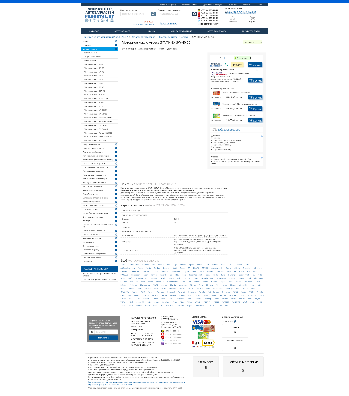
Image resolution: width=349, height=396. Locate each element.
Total (250, 299)
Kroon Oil (160, 282)
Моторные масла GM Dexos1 (96, 125)
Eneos (241, 271)
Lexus (205, 282)
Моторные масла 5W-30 (94, 68)
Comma (155, 271)
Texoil (233, 299)
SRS (131, 299)
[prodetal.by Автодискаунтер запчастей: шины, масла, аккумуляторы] (99, 15)
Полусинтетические (92, 56)
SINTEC (123, 299)
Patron (135, 292)
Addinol (161, 265)
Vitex (182, 302)
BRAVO (196, 268)
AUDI (247, 265)
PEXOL (235, 292)
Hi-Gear (171, 278)
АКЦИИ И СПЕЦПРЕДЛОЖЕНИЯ (142, 333)
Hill (178, 278)
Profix (123, 295)
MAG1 (155, 285)
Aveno (140, 268)
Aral (207, 265)
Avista (148, 268)
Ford (184, 275)
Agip (175, 265)
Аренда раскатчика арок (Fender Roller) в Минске (99, 274)
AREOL (231, 265)
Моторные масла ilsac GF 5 (95, 140)
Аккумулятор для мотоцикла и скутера (99, 160)
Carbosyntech (216, 268)
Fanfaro (154, 275)
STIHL (138, 299)
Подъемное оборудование (94, 253)
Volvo (189, 302)
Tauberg (207, 299)
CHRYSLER (135, 271)
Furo (223, 275)
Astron (239, 265)
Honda (195, 278)
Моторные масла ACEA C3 (95, 106)
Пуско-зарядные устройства (94, 163)
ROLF (190, 295)
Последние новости (95, 268)
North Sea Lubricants (214, 288)
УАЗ (226, 305)
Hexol (162, 278)
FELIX (177, 275)
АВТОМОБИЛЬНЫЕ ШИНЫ (140, 322)
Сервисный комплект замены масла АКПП (98, 225)
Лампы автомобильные (93, 152)
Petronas (226, 292)
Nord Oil (200, 288)
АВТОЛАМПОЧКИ (216, 31)
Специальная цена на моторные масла (99, 279)
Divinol (210, 271)
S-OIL (206, 295)
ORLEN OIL (125, 292)
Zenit (155, 305)
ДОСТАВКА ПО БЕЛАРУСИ (141, 345)
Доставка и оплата (189, 5)
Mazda (173, 285)
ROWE (198, 295)
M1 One (124, 285)
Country (164, 271)
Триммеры (87, 261)
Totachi (242, 299)
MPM (156, 288)
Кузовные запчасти (91, 246)
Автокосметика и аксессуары (95, 179)
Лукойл (181, 305)
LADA (183, 282)
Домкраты (87, 45)
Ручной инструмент (91, 194)
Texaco (225, 299)
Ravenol (137, 295)
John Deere (258, 278)
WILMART (236, 302)
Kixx (131, 282)
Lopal (223, 282)
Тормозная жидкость (92, 234)
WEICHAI (207, 302)
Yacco (147, 305)
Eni (248, 271)
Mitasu (233, 285)
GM (253, 275)
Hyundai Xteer (207, 278)
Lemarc (197, 282)
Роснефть (200, 305)
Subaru (146, 299)
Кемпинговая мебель (92, 257)
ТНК (220, 305)
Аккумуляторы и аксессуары (94, 175)
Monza (123, 288)
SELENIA (222, 295)
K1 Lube (124, 282)
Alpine (191, 265)
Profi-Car (260, 292)
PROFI (251, 292)
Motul (140, 288)
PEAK (143, 292)
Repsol (164, 295)
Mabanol (133, 285)
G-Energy (231, 275)
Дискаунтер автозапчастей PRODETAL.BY (105, 36)
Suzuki (155, 299)
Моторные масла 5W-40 (94, 72)
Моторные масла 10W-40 (94, 91)
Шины (85, 41)
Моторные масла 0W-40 (94, 87)
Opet (253, 288)
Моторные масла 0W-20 (94, 79)
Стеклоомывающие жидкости (95, 167)
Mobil (252, 285)
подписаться (103, 337)
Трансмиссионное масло (93, 148)
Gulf (130, 278)
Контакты (247, 5)
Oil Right (229, 288)
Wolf (245, 302)
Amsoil (199, 265)
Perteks (202, 292)
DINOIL (201, 271)
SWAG (163, 299)
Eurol (255, 271)
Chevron (124, 271)
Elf (235, 271)
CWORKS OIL (176, 271)
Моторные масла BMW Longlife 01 (98, 118)
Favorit (163, 275)
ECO (229, 271)
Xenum (139, 305)
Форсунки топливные (92, 238)
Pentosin (192, 292)
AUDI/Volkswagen (128, 268)
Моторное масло (168, 36)
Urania (156, 302)
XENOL (130, 305)
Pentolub (181, 292)
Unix (149, 302)
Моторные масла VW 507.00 (95, 114)
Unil (131, 302)
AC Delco (145, 265)
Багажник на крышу (91, 250)
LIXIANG (214, 282)
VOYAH (198, 302)
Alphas (183, 265)
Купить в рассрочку (168, 5)
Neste (163, 288)
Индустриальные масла (93, 144)
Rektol (146, 295)
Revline (173, 295)
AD (153, 265)
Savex (213, 295)
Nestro (182, 288)
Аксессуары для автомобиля (94, 182)
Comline (145, 271)
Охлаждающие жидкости (93, 171)
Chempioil (258, 268)
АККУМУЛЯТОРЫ (251, 31)
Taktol (189, 299)
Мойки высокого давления (94, 231)
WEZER (216, 302)
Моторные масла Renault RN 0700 (98, 133)
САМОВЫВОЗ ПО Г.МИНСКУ (142, 343)
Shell (242, 295)
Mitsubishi (243, 285)
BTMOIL (205, 268)
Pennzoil (171, 292)
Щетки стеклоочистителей (94, 205)
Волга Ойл (170, 305)
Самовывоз (232, 5)
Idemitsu (232, 278)
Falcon (145, 275)
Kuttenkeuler (172, 282)
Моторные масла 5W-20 (94, 64)
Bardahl (157, 268)
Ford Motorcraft (195, 275)
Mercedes (183, 285)
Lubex (238, 282)
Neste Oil (172, 288)
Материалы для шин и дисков (95, 198)
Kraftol (150, 282)
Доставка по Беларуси (212, 5)
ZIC (161, 305)
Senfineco (233, 295)
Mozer (148, 288)
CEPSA (237, 268)
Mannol (164, 285)
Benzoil (166, 268)
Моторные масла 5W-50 (94, 76)
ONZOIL (245, 288)
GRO (260, 275)
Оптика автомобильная (93, 217)
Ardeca (184, 36)
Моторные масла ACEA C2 (95, 102)
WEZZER (225, 302)
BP (189, 268)
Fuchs (215, 275)
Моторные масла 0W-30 (94, 83)
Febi (170, 275)
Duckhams (220, 271)
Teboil (216, 299)
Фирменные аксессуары (93, 190)
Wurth (252, 302)
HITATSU (186, 278)
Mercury (209, 285)
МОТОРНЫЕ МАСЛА (138, 324)
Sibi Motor (252, 295)
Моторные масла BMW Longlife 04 (98, 121)
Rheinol (182, 295)
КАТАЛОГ (94, 31)
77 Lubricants (133, 265)
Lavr (189, 282)
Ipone (241, 278)
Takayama (180, 299)
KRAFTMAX (140, 282)
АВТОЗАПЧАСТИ (123, 31)
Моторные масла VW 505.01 (95, 110)
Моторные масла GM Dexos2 (96, 129)
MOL (259, 285)
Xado (123, 305)
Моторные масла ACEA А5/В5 (96, 98)
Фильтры (87, 221)
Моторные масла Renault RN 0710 (98, 137)
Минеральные (90, 60)
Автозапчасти (88, 242)
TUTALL (123, 302)
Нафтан (190, 305)
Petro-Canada (213, 292)
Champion (247, 268)
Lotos (230, 282)
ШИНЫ (151, 31)
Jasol (249, 278)
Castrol (228, 268)
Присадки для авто (91, 209)
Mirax (225, 285)
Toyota (258, 299)
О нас (259, 5)
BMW (175, 268)
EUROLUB (124, 275)
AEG (168, 265)
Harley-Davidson (141, 278)
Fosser (207, 275)
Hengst (154, 278)
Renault (155, 295)
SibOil (261, 295)
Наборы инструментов (92, 186)
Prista (243, 292)
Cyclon (186, 271)
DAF (194, 271)
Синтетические (90, 53)
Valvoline (165, 302)
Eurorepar (135, 275)
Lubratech (248, 282)
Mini (217, 285)
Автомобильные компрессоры (96, 213)
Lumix (257, 282)
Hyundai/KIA (221, 278)
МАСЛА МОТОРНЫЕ (181, 31)
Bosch (182, 268)
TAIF (171, 299)
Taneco (198, 299)
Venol (175, 302)
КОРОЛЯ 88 (229, 321)
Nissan (190, 288)
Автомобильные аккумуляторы (96, 156)
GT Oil (123, 278)
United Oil (140, 302)
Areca (223, 265)
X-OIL (260, 302)
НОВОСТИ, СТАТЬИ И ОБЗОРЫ (142, 336)
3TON (123, 265)
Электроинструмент (91, 202)
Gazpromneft (244, 275)
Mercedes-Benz (196, 285)
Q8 (129, 295)
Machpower (145, 285)
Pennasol (160, 292)
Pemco (151, 292)
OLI (237, 288)
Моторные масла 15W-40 (94, 95)
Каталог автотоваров (143, 36)
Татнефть (212, 305)
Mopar (132, 288)
